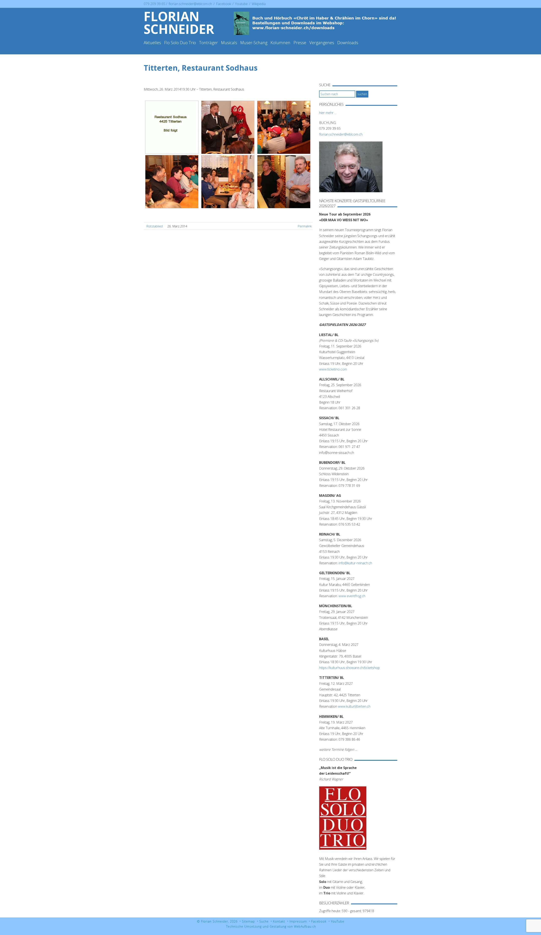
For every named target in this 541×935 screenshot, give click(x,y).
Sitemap (248, 921)
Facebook (224, 3)
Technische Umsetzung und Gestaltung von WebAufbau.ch (271, 926)
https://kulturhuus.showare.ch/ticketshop (349, 667)
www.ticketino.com (333, 369)
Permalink (305, 226)
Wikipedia (259, 3)
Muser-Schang (253, 42)
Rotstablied (154, 226)
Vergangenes (321, 42)
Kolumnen (280, 42)
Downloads (347, 42)
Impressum (298, 921)
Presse (300, 42)
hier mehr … (328, 112)
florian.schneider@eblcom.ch (190, 3)
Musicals (229, 42)
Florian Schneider (179, 22)
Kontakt (279, 921)
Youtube (242, 3)
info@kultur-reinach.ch (355, 563)
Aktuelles (152, 42)
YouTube (337, 921)
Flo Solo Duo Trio (180, 42)
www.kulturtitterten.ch (354, 706)
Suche (264, 921)
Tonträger (208, 42)
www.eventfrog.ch (352, 596)
